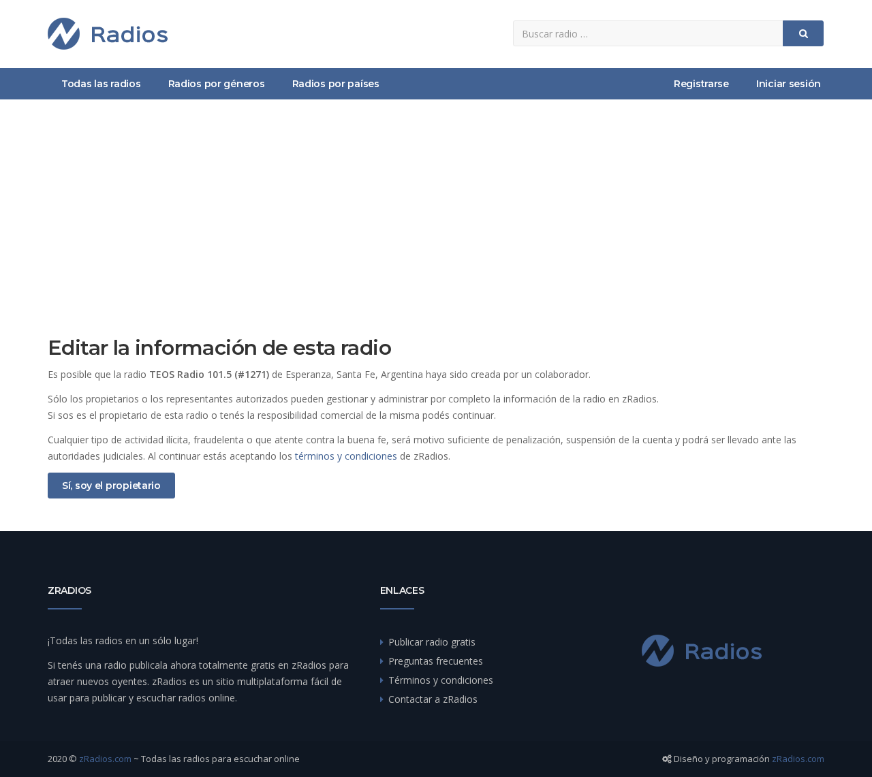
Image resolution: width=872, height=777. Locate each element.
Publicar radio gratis (432, 641)
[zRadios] (108, 34)
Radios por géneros (216, 84)
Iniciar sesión (788, 84)
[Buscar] (803, 33)
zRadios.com (105, 758)
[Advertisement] (436, 201)
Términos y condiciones (440, 679)
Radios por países (335, 84)
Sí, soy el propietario (111, 485)
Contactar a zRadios (433, 699)
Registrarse (701, 84)
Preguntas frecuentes (435, 660)
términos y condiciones (346, 455)
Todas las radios (101, 84)
